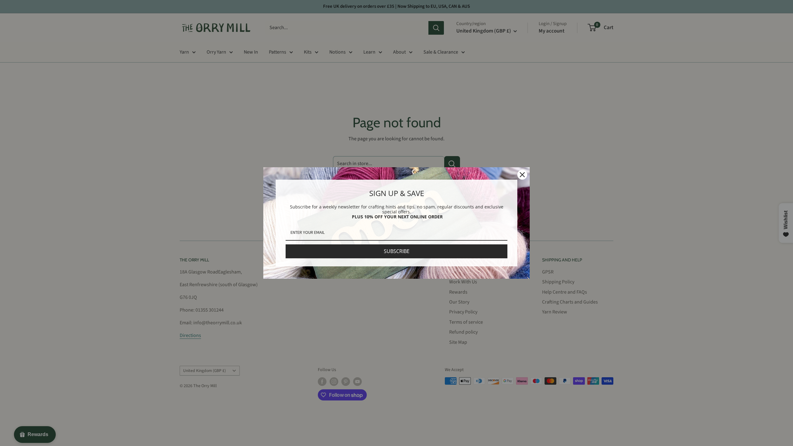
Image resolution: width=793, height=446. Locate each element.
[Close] (522, 174)
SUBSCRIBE (397, 251)
